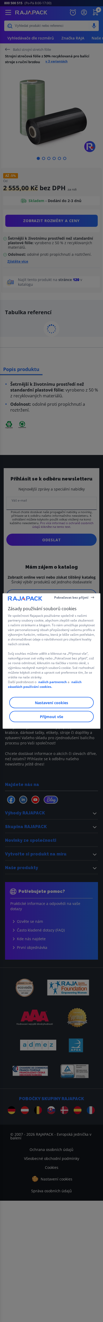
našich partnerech (52, 682)
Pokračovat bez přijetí (71, 597)
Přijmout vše (51, 716)
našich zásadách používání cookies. (45, 684)
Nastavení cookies (51, 702)
